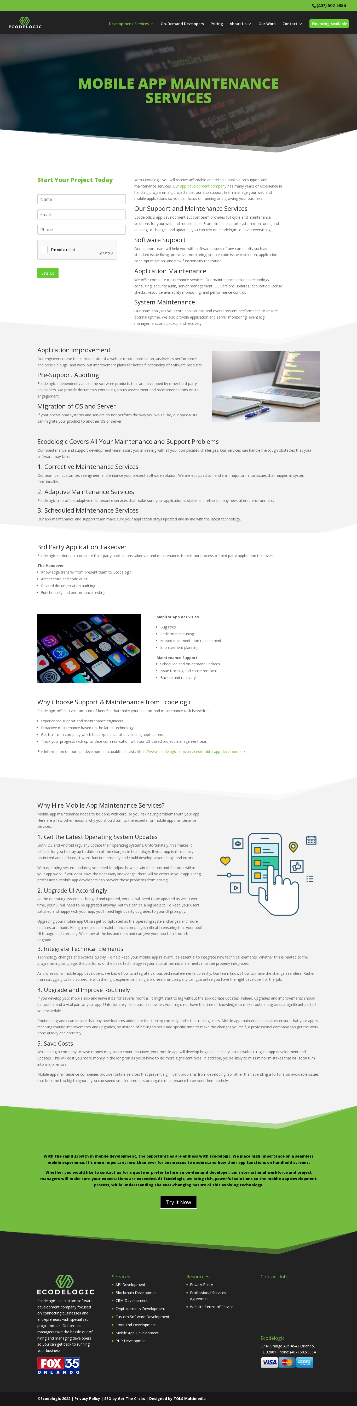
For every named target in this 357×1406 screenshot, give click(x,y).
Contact (290, 24)
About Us (238, 24)
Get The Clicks (131, 1398)
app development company (203, 186)
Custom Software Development (142, 1316)
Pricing (217, 24)
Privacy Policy (201, 1284)
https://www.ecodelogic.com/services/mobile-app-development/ (191, 751)
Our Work (267, 24)
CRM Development (132, 1300)
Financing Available (329, 23)
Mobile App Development (137, 1332)
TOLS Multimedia (190, 1398)
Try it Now (178, 1202)
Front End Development (136, 1324)
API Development (130, 1284)
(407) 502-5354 (331, 5)
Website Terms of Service (211, 1306)
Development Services (129, 24)
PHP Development (131, 1340)
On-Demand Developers (182, 24)
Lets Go (48, 273)
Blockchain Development (137, 1292)
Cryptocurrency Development (140, 1308)
